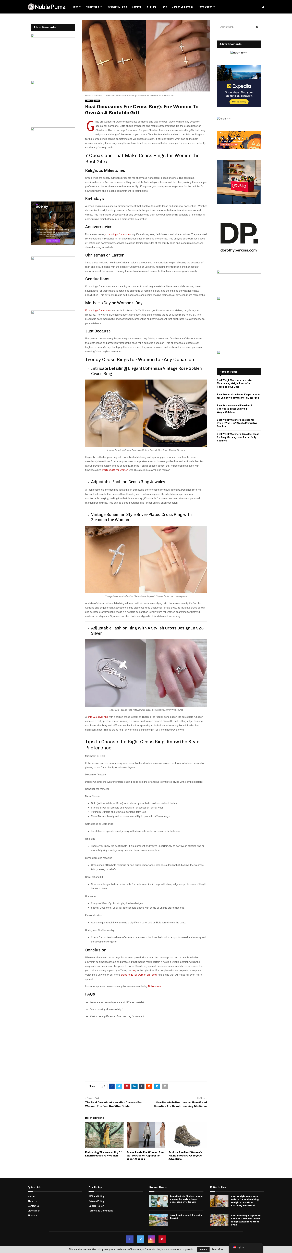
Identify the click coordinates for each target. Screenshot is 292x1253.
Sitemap (32, 1215)
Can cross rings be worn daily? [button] (106, 1009)
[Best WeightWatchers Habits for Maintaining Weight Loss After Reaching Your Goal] (219, 1201)
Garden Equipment (182, 6)
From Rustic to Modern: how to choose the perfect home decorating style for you (186, 1199)
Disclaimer (34, 1210)
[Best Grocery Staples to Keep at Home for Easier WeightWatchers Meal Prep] (219, 1220)
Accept (203, 1249)
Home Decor (205, 6)
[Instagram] (151, 1239)
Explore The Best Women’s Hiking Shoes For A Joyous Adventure (185, 1156)
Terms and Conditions (101, 1210)
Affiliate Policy (96, 1196)
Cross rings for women (98, 310)
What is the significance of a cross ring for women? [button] (117, 1016)
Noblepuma (154, 986)
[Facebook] (129, 1239)
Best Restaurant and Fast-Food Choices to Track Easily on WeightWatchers (234, 408)
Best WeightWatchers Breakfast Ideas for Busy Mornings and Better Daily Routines (238, 437)
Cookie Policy (96, 1206)
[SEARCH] (257, 27)
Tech (75, 6)
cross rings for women (118, 234)
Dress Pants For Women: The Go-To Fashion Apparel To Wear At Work (145, 1156)
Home (31, 1196)
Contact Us (34, 1206)
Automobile (92, 6)
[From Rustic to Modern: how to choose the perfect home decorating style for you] (158, 1201)
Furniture (151, 6)
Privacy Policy (96, 1201)
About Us (33, 1201)
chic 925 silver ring (98, 716)
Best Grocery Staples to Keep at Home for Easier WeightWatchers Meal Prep (246, 1220)
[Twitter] (140, 1239)
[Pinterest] (162, 1239)
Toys (164, 6)
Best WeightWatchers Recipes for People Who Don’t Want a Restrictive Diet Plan (237, 423)
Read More (217, 1249)
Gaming (136, 6)
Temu (97, 101)
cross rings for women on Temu (139, 974)
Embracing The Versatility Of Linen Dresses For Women (103, 1154)
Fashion (89, 101)
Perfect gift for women (115, 469)
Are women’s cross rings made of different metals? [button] (117, 1002)
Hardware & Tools (117, 6)
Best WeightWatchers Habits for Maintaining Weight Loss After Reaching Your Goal (235, 383)
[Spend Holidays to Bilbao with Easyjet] (158, 1220)
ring (134, 970)
